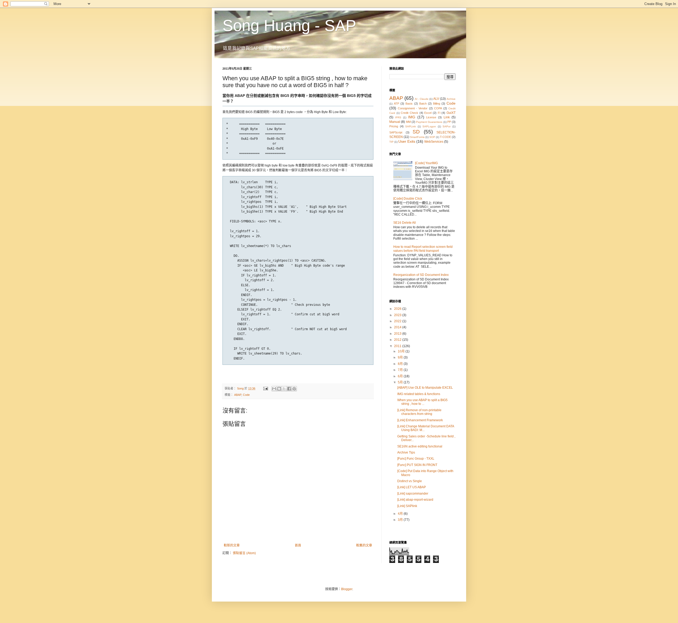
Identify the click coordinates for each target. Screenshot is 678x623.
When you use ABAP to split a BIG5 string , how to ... (422, 402)
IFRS (398, 117)
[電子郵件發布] (265, 388)
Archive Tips (406, 452)
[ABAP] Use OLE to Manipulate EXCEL (425, 387)
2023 (398, 315)
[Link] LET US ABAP (411, 487)
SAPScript (395, 132)
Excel (427, 112)
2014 (398, 327)
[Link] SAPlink (407, 506)
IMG (411, 117)
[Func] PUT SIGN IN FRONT (417, 465)
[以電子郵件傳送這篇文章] (274, 388)
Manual (394, 122)
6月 (401, 376)
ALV (436, 99)
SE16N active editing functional (419, 446)
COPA (438, 108)
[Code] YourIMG (426, 163)
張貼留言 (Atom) (244, 553)
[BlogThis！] (279, 388)
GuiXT (451, 113)
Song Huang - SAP (289, 25)
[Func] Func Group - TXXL (415, 458)
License (431, 117)
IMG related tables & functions (418, 394)
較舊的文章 (364, 545)
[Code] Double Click (407, 198)
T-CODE (445, 136)
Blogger (346, 589)
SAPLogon (429, 126)
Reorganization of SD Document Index (421, 275)
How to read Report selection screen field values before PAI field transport (423, 248)
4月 (401, 514)
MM (408, 121)
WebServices (433, 142)
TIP (391, 141)
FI (439, 112)
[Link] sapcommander (412, 493)
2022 (398, 321)
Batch (423, 103)
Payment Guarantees (429, 121)
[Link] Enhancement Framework (420, 420)
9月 (401, 357)
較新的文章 (232, 545)
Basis (409, 103)
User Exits (406, 141)
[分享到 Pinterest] (294, 388)
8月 (401, 364)
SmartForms (417, 137)
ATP (396, 103)
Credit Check (409, 112)
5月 (401, 382)
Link (447, 117)
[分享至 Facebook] (289, 388)
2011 (398, 346)
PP (449, 121)
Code (246, 394)
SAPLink (410, 126)
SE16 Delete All (404, 223)
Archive (451, 98)
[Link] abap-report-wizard (415, 499)
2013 (398, 333)
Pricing (393, 126)
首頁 (298, 545)
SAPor (446, 126)
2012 (398, 340)
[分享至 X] (284, 388)
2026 (398, 309)
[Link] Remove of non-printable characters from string (419, 412)
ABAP (237, 394)
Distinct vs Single (409, 481)
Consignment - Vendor (412, 108)
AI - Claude (422, 98)
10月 (401, 351)
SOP (432, 137)
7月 (401, 370)
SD (416, 132)
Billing (436, 103)
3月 (401, 520)
